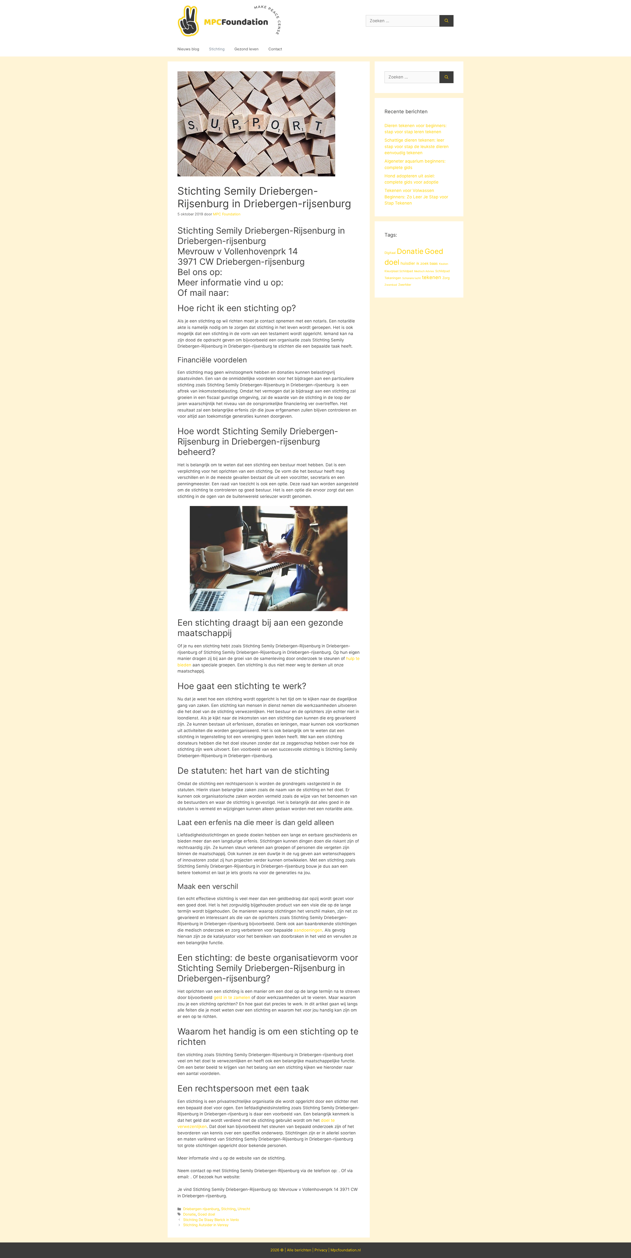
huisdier (408, 263)
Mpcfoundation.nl (346, 1250)
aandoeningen (308, 930)
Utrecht (244, 1209)
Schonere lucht (411, 278)
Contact (275, 49)
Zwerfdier (404, 284)
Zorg (446, 278)
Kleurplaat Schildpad (399, 271)
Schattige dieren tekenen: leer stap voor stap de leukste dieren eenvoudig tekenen (417, 146)
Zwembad (391, 284)
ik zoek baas (427, 263)
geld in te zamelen (232, 997)
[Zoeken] (446, 21)
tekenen (431, 277)
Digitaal (390, 253)
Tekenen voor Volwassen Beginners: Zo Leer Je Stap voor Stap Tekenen (416, 197)
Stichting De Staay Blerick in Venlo (211, 1220)
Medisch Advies (424, 271)
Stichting (217, 49)
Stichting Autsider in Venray (205, 1225)
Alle (291, 1250)
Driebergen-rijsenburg (201, 1209)
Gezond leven (246, 49)
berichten (303, 1250)
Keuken (443, 263)
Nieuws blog (188, 49)
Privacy (321, 1250)
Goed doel (206, 1214)
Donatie (189, 1214)
